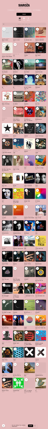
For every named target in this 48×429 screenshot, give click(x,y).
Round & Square (24, 2)
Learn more (20, 426)
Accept (30, 425)
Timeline (20, 10)
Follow (24, 14)
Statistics (11, 10)
